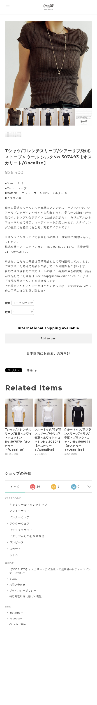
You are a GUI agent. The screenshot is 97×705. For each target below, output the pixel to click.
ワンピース (16, 542)
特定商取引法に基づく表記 (25, 596)
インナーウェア (19, 517)
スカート (15, 548)
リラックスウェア (21, 530)
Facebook (16, 618)
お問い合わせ (17, 584)
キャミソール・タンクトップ (28, 504)
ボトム (13, 555)
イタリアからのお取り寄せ (27, 536)
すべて (15, 486)
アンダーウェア (19, 511)
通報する (32, 370)
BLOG (13, 578)
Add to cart (49, 338)
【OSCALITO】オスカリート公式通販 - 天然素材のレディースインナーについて (50, 571)
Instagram (16, 612)
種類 (8, 303)
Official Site (17, 624)
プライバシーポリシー (23, 590)
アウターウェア (19, 523)
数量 (8, 312)
